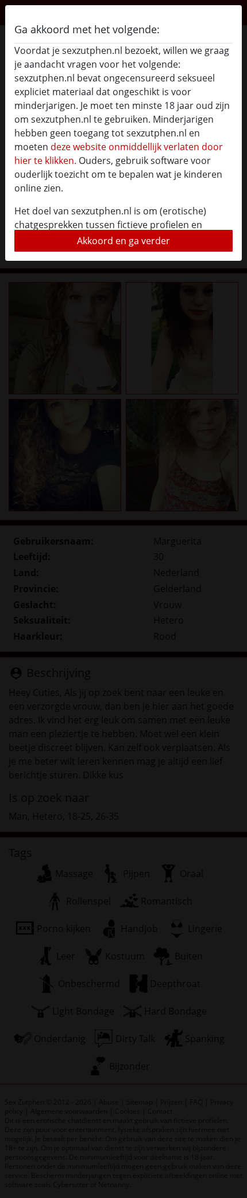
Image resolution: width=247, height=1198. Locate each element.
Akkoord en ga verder (123, 240)
